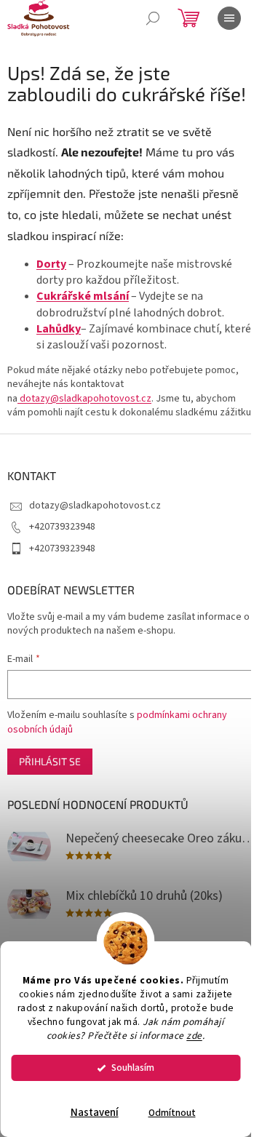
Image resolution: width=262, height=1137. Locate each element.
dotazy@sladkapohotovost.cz (84, 398)
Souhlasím (132, 1067)
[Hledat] (152, 18)
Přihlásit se (50, 761)
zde (194, 1035)
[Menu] (229, 18)
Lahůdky (58, 329)
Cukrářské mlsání (82, 296)
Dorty (51, 264)
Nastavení (95, 1112)
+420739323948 (62, 526)
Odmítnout (172, 1113)
